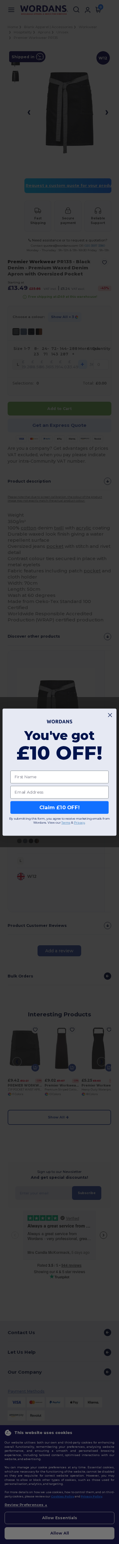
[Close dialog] (110, 715)
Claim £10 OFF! (59, 807)
